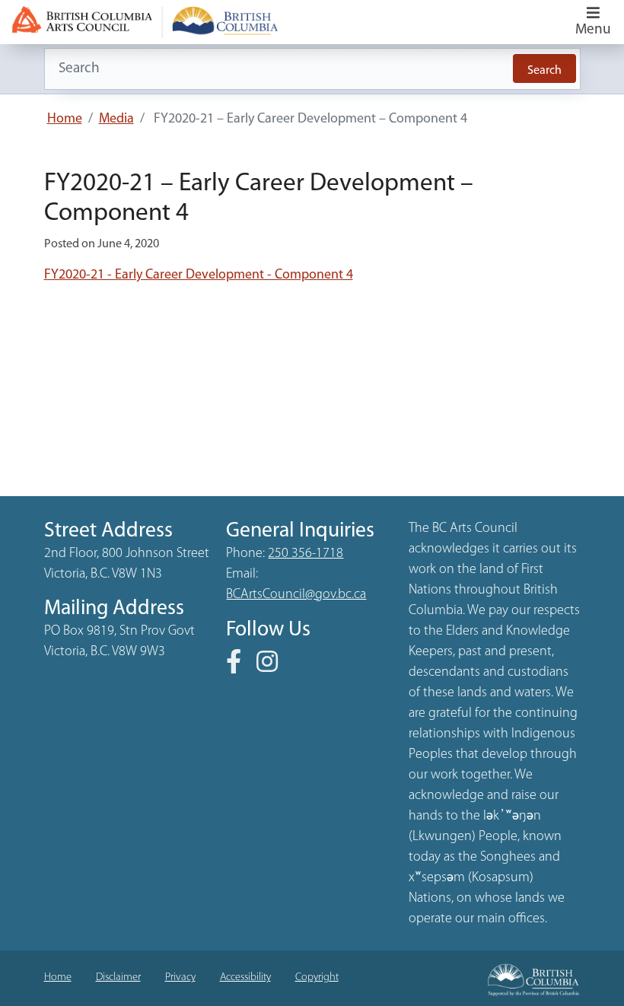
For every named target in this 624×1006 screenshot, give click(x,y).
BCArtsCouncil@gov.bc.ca (296, 595)
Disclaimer (118, 977)
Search (544, 71)
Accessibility (245, 977)
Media (116, 119)
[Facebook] (239, 667)
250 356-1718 (305, 554)
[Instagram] (273, 667)
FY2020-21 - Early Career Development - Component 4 (198, 275)
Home (64, 119)
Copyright (317, 977)
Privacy (180, 977)
